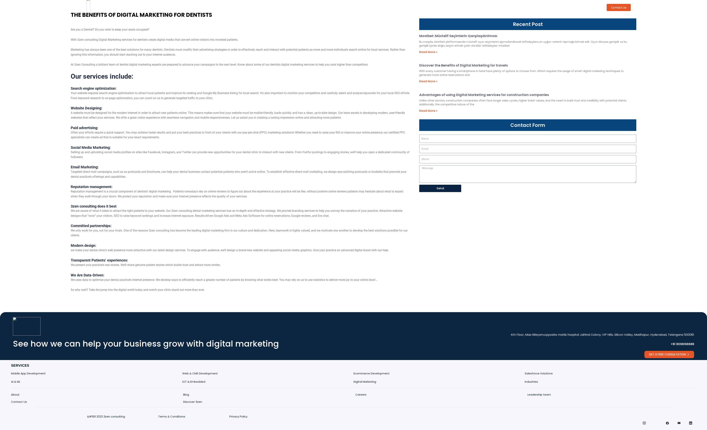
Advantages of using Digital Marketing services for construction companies (484, 94)
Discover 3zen (322, 7)
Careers (360, 394)
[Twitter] (655, 419)
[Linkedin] (690, 425)
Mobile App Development (28, 373)
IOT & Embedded (193, 382)
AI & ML (15, 382)
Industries (402, 7)
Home (301, 7)
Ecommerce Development (372, 373)
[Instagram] (644, 425)
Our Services (347, 7)
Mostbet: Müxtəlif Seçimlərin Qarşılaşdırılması (458, 36)
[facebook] (667, 425)
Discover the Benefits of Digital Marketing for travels (463, 65)
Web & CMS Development (200, 373)
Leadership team (539, 394)
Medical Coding (377, 7)
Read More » (428, 52)
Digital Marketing (365, 382)
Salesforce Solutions (539, 373)
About (15, 394)
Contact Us (19, 402)
